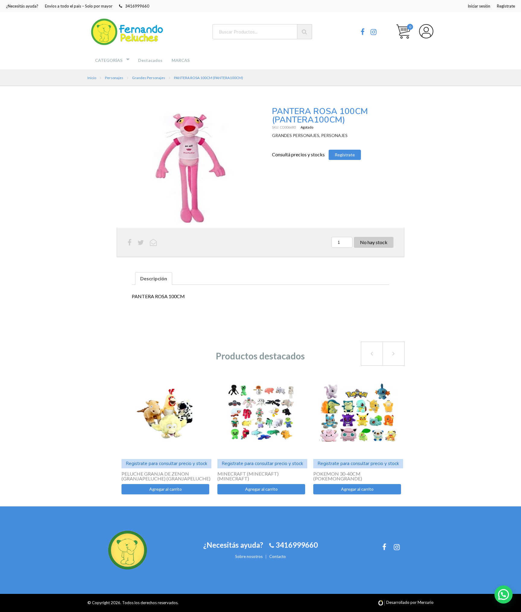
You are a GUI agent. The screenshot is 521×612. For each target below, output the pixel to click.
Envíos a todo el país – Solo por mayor (78, 6)
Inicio (91, 77)
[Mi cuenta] (426, 31)
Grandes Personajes (148, 77)
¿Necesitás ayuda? (22, 6)
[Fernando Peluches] (128, 31)
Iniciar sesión (479, 6)
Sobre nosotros (249, 556)
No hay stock (373, 242)
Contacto (277, 556)
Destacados (150, 60)
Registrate (506, 6)
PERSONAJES (334, 135)
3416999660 (137, 6)
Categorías (108, 60)
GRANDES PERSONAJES (295, 135)
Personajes (114, 77)
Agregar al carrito (165, 489)
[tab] (153, 278)
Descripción (153, 278)
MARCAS (181, 60)
